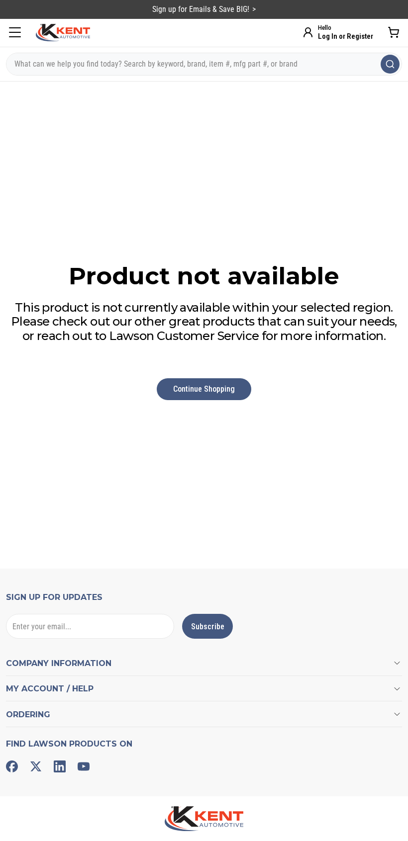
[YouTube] (84, 766)
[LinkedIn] (60, 766)
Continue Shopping (204, 389)
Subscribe (207, 626)
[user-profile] (308, 32)
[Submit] (390, 64)
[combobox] (204, 64)
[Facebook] (12, 766)
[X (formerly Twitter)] (36, 766)
